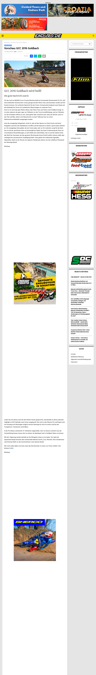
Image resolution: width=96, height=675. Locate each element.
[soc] (81, 264)
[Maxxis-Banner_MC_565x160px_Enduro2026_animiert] (24, 19)
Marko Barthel (10, 51)
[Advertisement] (81, 228)
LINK (11, 448)
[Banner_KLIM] (81, 99)
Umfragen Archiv (76, 138)
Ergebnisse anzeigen (81, 134)
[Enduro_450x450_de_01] (34, 283)
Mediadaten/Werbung (77, 356)
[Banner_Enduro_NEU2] (24, 5)
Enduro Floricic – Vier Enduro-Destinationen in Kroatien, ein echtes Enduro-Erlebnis (79, 339)
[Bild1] (71, 5)
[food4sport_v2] (81, 168)
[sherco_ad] (34, 540)
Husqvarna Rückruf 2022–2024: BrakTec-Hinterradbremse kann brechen (80, 331)
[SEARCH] (90, 44)
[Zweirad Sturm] (81, 162)
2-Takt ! (76, 123)
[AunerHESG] (81, 199)
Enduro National (8, 45)
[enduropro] (81, 156)
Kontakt (73, 354)
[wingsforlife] (81, 188)
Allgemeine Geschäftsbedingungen (81, 359)
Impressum (74, 362)
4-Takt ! (76, 125)
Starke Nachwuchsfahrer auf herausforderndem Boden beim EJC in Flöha (81, 283)
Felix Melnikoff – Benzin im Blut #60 (81, 277)
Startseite (6, 42)
